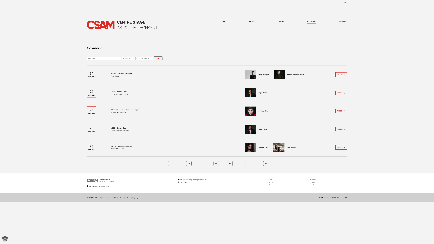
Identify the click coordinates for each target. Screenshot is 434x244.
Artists (252, 22)
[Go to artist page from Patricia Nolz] (250, 111)
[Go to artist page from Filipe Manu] (250, 92)
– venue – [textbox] (91, 58)
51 (243, 163)
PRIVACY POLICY (336, 198)
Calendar (311, 22)
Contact (343, 22)
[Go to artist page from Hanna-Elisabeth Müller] (279, 74)
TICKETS (340, 75)
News (281, 22)
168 (266, 163)
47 (189, 163)
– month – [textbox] (126, 58)
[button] (5, 239)
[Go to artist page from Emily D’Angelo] (250, 74)
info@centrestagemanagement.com (193, 180)
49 (216, 163)
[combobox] (104, 58)
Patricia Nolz (263, 111)
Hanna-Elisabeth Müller (295, 75)
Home (223, 22)
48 (202, 163)
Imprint (311, 185)
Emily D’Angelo (263, 75)
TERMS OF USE (323, 198)
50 (230, 163)
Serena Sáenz (263, 147)
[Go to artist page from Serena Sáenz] (250, 147)
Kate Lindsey (291, 147)
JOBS (345, 198)
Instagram (183, 182)
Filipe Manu (262, 93)
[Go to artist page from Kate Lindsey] (278, 147)
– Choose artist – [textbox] (142, 58)
